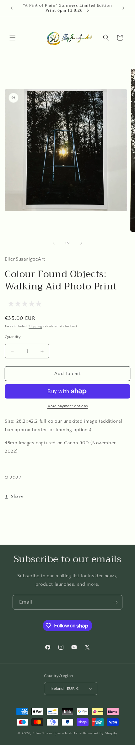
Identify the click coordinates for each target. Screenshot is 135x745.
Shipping (35, 326)
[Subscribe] (115, 602)
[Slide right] (81, 243)
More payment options (67, 406)
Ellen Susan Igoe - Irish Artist (58, 733)
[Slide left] (54, 243)
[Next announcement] (123, 8)
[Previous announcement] (12, 8)
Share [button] (17, 496)
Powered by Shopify (100, 733)
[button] (12, 38)
